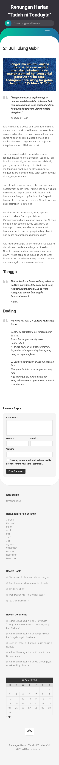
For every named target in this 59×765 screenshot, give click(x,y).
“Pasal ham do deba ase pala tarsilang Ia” (29, 577)
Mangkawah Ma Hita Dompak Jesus (27, 595)
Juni (8, 537)
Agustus (10, 544)
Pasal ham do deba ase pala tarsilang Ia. (28, 583)
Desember (11, 558)
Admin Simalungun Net (20, 621)
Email (33, 438)
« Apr (8, 716)
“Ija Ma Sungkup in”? (18, 600)
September (11, 548)
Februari (10, 523)
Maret (9, 527)
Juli (8, 541)
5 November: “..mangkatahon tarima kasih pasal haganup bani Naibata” (27, 624)
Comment (11, 417)
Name (10, 438)
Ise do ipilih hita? (17, 589)
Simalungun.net (14, 501)
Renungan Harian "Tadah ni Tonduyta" (29, 11)
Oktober (10, 551)
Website (10, 449)
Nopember (11, 555)
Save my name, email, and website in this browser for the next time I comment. (28, 462)
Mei (8, 534)
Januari (10, 520)
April (8, 530)
